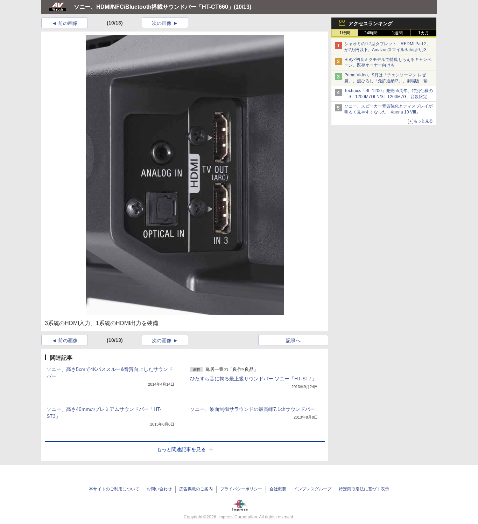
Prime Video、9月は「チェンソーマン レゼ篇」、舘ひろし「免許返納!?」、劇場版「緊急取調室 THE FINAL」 (388, 81)
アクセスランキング (371, 23)
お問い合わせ (159, 489)
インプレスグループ (312, 489)
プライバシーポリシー (241, 489)
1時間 (344, 32)
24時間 (371, 32)
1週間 (397, 32)
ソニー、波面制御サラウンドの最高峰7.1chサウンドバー (252, 409)
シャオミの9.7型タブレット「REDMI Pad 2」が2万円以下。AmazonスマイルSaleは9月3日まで (387, 49)
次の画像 (161, 23)
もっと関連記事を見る (181, 449)
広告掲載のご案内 (196, 489)
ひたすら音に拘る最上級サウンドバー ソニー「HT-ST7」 (253, 378)
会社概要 (277, 489)
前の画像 (68, 23)
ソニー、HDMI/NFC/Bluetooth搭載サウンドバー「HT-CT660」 (154, 7)
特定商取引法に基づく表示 (364, 489)
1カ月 (423, 32)
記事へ (293, 340)
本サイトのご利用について (114, 489)
